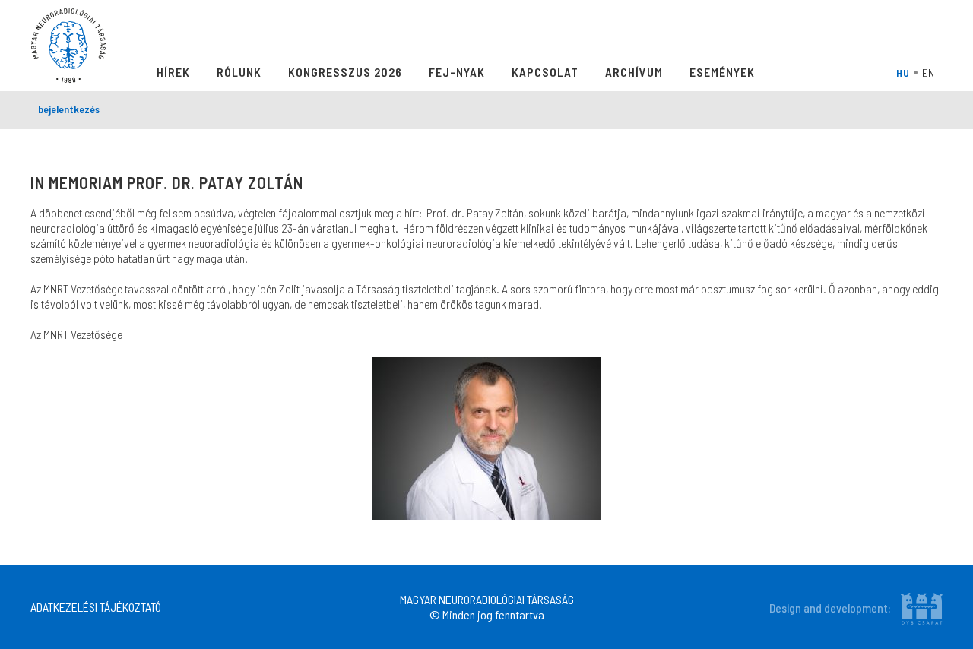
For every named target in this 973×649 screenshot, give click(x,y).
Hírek (173, 72)
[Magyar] (905, 72)
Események (722, 72)
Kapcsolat (545, 72)
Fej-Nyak (457, 72)
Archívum (634, 72)
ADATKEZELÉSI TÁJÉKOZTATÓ (95, 607)
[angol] (930, 72)
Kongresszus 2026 (345, 72)
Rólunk (239, 72)
